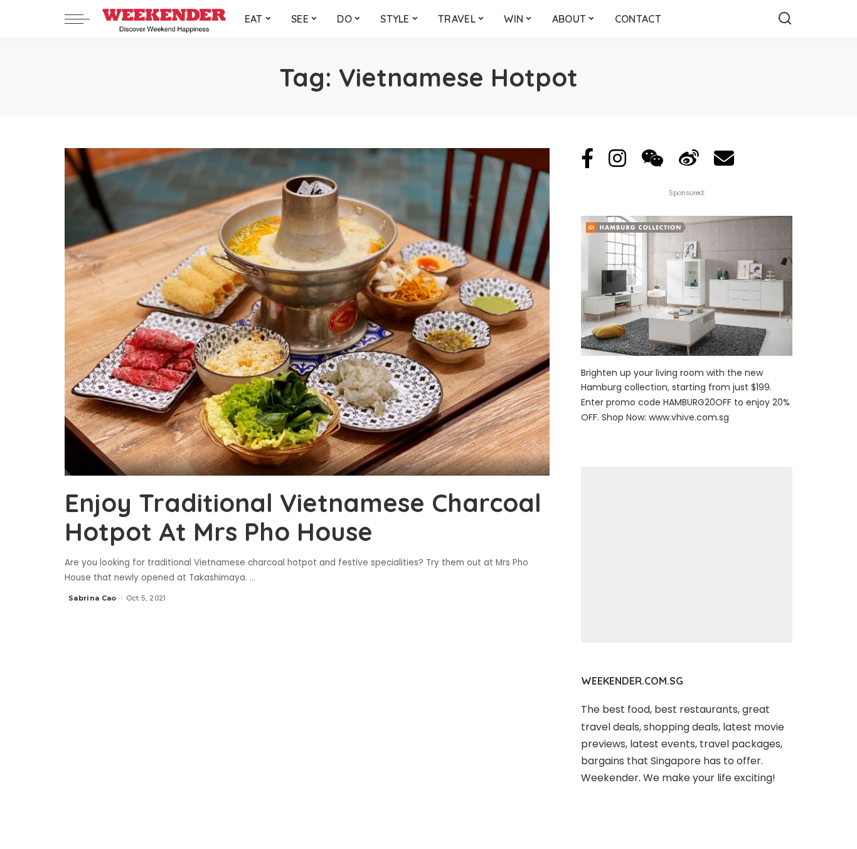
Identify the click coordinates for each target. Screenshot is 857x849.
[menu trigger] (83, 19)
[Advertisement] (686, 555)
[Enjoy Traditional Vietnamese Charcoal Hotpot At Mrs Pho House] (307, 312)
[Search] (784, 19)
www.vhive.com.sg (689, 417)
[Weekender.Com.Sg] (164, 19)
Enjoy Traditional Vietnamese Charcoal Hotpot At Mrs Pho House (303, 517)
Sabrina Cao (92, 598)
